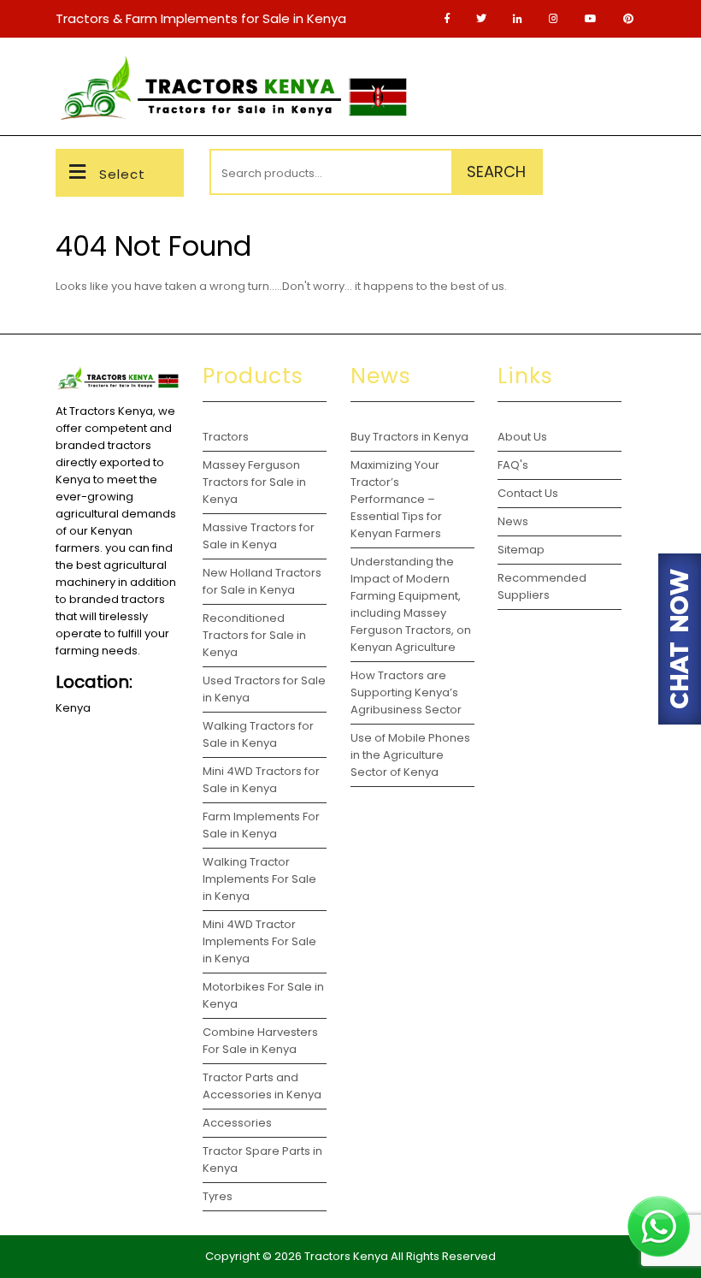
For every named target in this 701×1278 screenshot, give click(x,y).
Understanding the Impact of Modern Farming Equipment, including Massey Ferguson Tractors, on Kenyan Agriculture (410, 604)
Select (122, 174)
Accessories (237, 1123)
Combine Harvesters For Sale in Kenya (260, 1040)
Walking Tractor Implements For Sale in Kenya (259, 879)
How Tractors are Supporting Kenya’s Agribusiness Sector (406, 692)
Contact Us (528, 493)
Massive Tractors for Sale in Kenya (259, 536)
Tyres (218, 1196)
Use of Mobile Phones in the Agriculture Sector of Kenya (410, 755)
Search (496, 171)
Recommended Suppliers (542, 586)
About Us (522, 437)
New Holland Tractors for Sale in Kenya (262, 581)
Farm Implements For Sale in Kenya (261, 825)
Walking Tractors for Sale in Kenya (258, 734)
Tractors (226, 437)
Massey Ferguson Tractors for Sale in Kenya (254, 482)
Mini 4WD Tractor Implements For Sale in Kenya (259, 941)
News (513, 521)
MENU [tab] (618, 69)
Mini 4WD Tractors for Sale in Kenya (261, 779)
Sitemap (521, 549)
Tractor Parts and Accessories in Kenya (262, 1086)
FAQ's (513, 465)
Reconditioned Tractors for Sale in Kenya (254, 635)
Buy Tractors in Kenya (409, 437)
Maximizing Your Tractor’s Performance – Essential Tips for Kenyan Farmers (396, 499)
